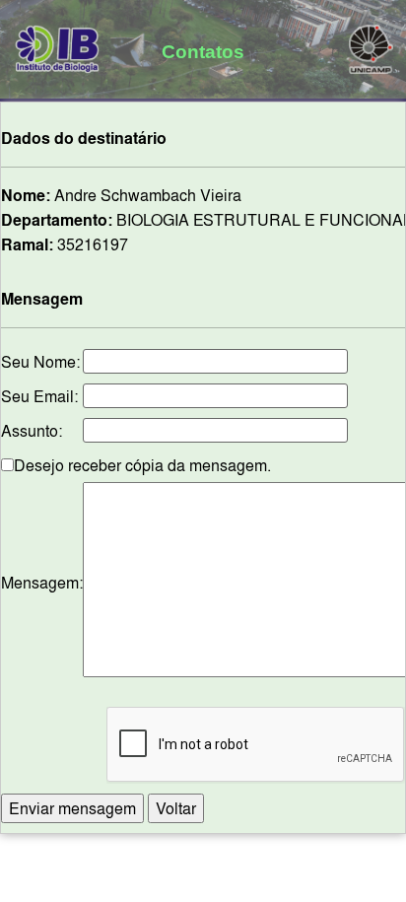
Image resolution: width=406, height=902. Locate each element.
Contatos (203, 51)
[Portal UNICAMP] (371, 45)
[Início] (57, 45)
